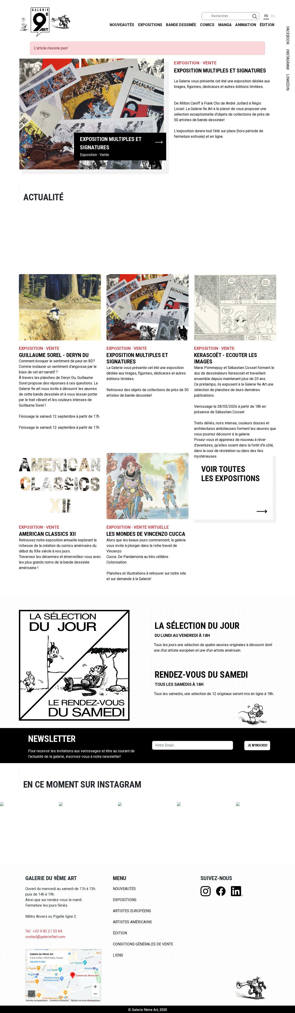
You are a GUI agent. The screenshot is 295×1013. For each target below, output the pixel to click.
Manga (225, 25)
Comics (207, 25)
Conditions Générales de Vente (143, 944)
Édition (267, 25)
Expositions (150, 25)
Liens (118, 955)
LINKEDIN (288, 82)
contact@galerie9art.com (45, 937)
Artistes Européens (132, 911)
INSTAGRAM (288, 59)
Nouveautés (122, 25)
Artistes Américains (132, 922)
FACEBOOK (288, 35)
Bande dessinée (181, 25)
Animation (245, 25)
